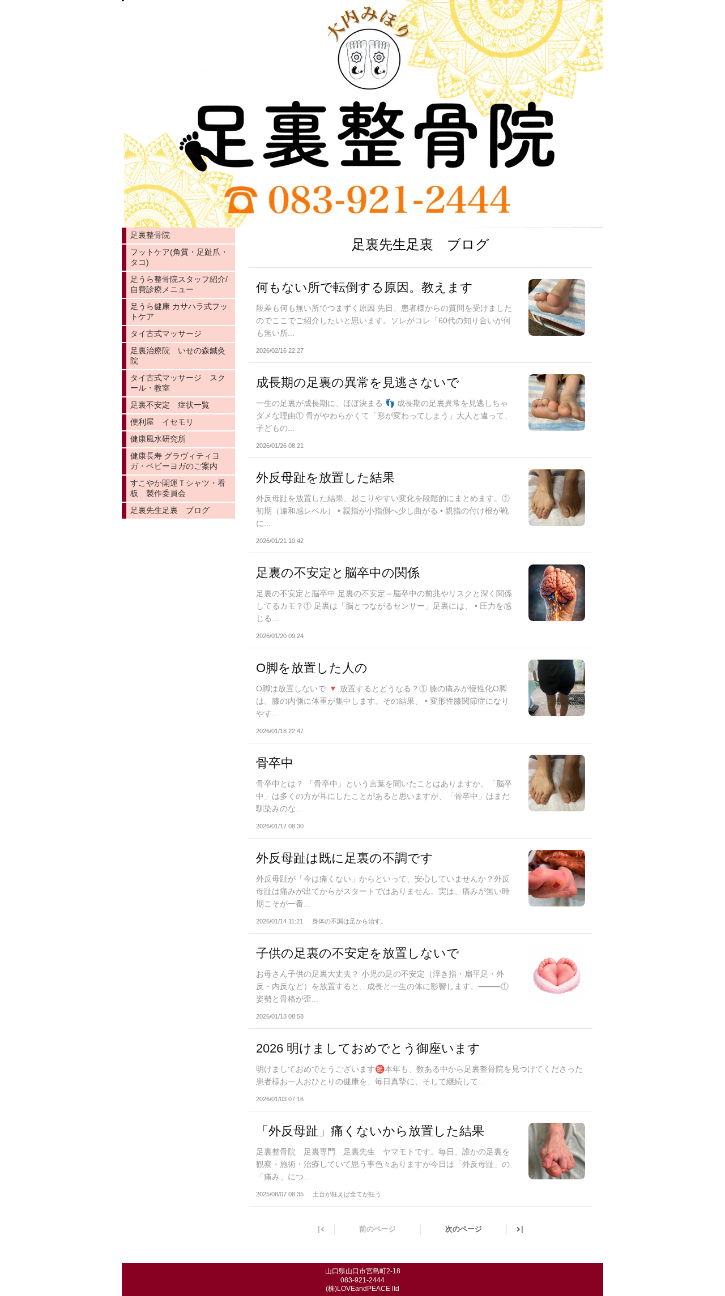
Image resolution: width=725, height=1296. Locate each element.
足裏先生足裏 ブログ (170, 510)
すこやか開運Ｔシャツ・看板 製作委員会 (177, 488)
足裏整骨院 (150, 234)
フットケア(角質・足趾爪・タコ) (179, 257)
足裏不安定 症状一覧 (170, 404)
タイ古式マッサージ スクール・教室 (177, 382)
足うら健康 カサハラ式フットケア (179, 311)
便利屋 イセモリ (162, 421)
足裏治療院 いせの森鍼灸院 (177, 355)
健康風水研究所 (158, 438)
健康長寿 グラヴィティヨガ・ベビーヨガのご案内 (175, 461)
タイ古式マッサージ (166, 333)
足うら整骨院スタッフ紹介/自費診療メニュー (179, 284)
